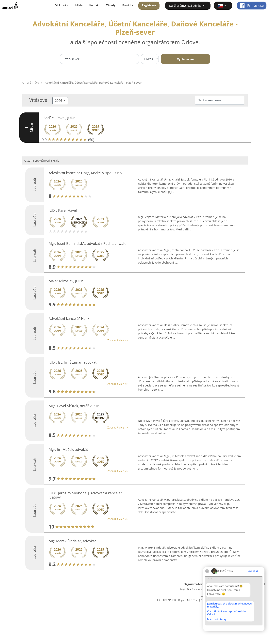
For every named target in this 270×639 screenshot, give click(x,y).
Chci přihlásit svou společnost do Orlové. (226, 612)
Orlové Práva (30, 82)
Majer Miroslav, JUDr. (66, 281)
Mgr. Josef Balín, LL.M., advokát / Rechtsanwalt (87, 243)
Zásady (110, 5)
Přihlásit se (255, 5)
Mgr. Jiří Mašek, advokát (68, 449)
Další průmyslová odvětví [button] (185, 5)
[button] (223, 6)
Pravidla (127, 5)
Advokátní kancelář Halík (69, 318)
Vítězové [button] (60, 5)
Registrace (149, 5)
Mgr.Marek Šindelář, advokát (72, 541)
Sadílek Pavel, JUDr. (60, 117)
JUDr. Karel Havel (63, 210)
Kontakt (94, 5)
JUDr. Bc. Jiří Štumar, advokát (72, 362)
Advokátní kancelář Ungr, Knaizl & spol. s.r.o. (86, 172)
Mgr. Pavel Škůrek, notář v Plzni (74, 405)
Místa (79, 5)
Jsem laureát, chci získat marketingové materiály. (229, 605)
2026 (59, 100)
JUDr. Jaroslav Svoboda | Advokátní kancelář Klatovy (85, 495)
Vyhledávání (185, 59)
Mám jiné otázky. (217, 619)
